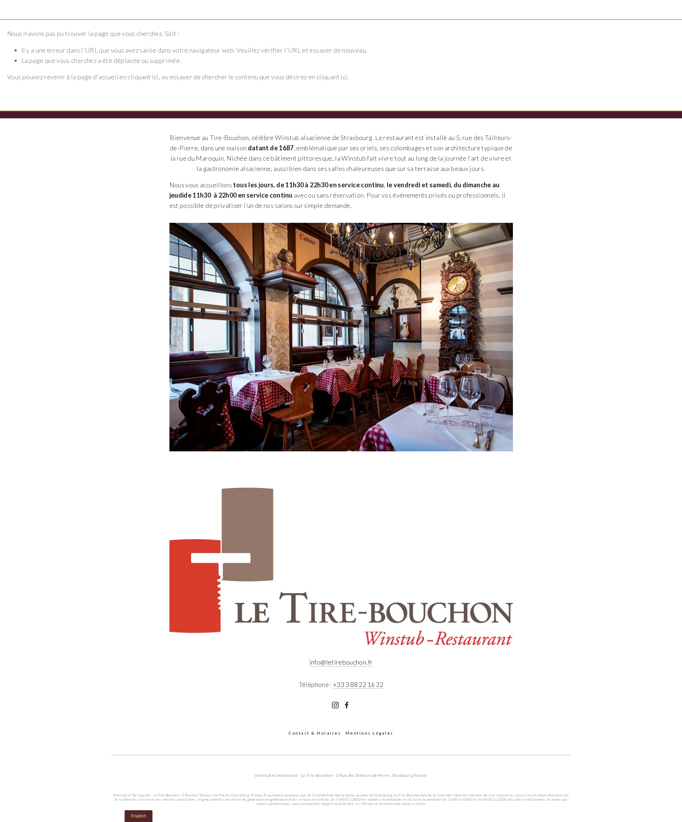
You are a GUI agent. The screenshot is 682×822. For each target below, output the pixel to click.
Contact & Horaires (314, 733)
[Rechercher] (64, 9)
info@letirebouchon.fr (341, 662)
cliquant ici (143, 77)
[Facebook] (346, 705)
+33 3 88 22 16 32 (358, 684)
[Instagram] (335, 705)
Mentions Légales (370, 733)
